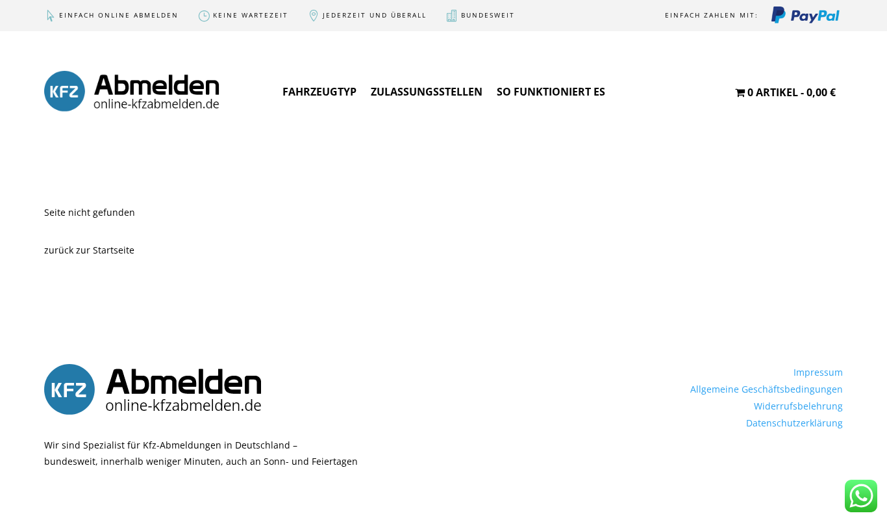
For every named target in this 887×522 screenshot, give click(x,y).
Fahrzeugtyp (319, 92)
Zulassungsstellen (426, 92)
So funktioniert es (551, 92)
